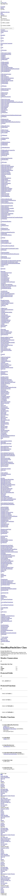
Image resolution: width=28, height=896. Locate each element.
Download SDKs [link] (4, 790)
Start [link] (2, 794)
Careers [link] (2, 784)
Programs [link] (3, 793)
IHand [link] (5, 726)
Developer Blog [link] (4, 789)
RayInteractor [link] (6, 727)
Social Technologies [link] (5, 777)
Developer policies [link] (5, 808)
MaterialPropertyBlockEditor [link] (9, 728)
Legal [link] (2, 810)
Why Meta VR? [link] (4, 798)
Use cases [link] (3, 806)
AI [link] (1, 780)
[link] (3, 2)
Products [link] (3, 786)
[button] (14, 1)
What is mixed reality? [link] (6, 799)
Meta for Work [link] (4, 791)
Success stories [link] (4, 804)
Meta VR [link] (3, 778)
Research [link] (3, 785)
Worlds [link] (2, 781)
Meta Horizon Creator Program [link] (8, 795)
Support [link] (2, 814)
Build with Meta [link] (4, 776)
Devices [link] (2, 803)
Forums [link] (2, 812)
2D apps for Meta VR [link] (5, 802)
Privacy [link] (2, 811)
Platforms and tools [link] (5, 801)
